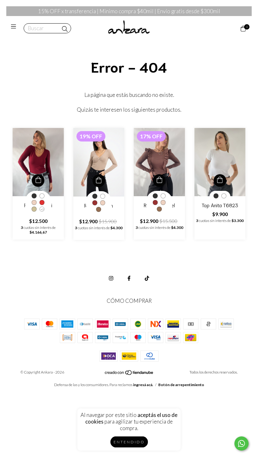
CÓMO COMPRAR (129, 300)
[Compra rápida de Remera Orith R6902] (99, 181)
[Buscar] (65, 29)
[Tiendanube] (129, 373)
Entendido (129, 442)
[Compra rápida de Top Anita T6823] (220, 180)
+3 (42, 209)
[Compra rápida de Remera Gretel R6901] (159, 180)
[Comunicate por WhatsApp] (241, 443)
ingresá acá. (143, 384)
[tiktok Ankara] (146, 278)
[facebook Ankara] (129, 278)
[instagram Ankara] (111, 278)
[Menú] (15, 28)
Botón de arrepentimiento (181, 384)
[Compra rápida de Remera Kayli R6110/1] (38, 180)
